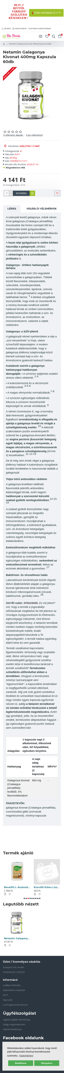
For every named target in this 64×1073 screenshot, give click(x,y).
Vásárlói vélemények (41, 208)
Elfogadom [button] (46, 1063)
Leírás (11, 208)
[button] (24, 898)
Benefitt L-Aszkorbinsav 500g (17, 887)
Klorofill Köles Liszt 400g (47, 887)
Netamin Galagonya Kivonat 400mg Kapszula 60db (17, 938)
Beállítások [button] (20, 1063)
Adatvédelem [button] (26, 1055)
